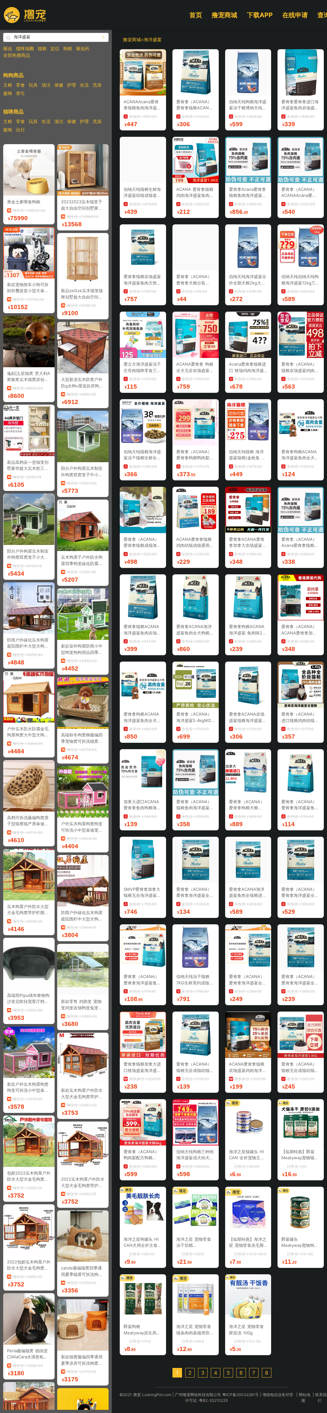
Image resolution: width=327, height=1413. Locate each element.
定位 (54, 48)
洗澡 (97, 85)
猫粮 (42, 48)
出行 (20, 129)
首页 (195, 15)
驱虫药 (82, 48)
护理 (71, 85)
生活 (84, 85)
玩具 (33, 85)
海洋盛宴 (153, 39)
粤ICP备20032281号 (240, 1394)
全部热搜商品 (16, 55)
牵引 (20, 93)
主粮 (7, 85)
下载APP (260, 15)
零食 (20, 85)
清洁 (46, 85)
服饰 (7, 93)
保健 (58, 85)
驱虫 (7, 48)
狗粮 (67, 48)
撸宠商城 (224, 15)
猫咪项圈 (25, 48)
